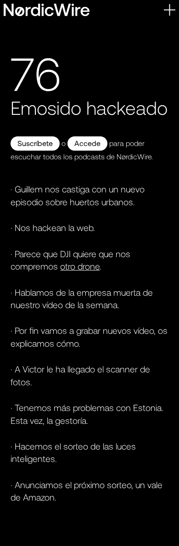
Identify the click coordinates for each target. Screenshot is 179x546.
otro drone (80, 266)
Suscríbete (35, 143)
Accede (87, 143)
